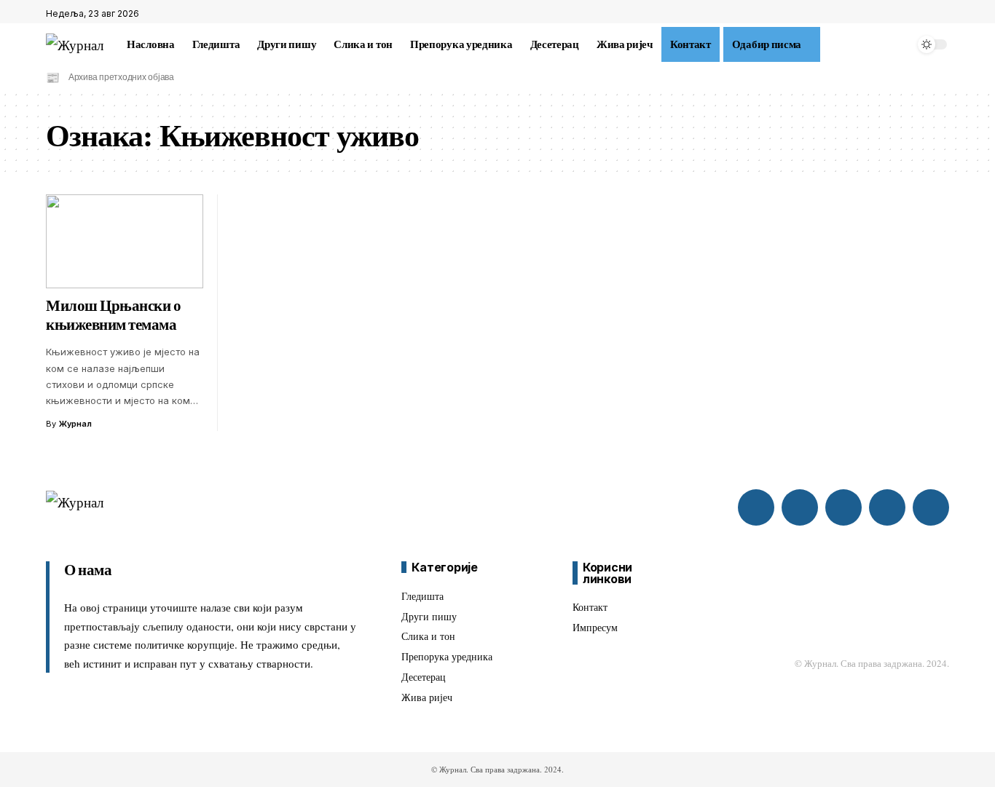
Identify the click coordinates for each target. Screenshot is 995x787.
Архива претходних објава (121, 77)
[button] (829, 44)
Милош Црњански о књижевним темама (113, 315)
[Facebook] (909, 13)
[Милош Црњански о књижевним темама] (124, 241)
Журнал (75, 424)
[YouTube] (941, 13)
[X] (925, 13)
